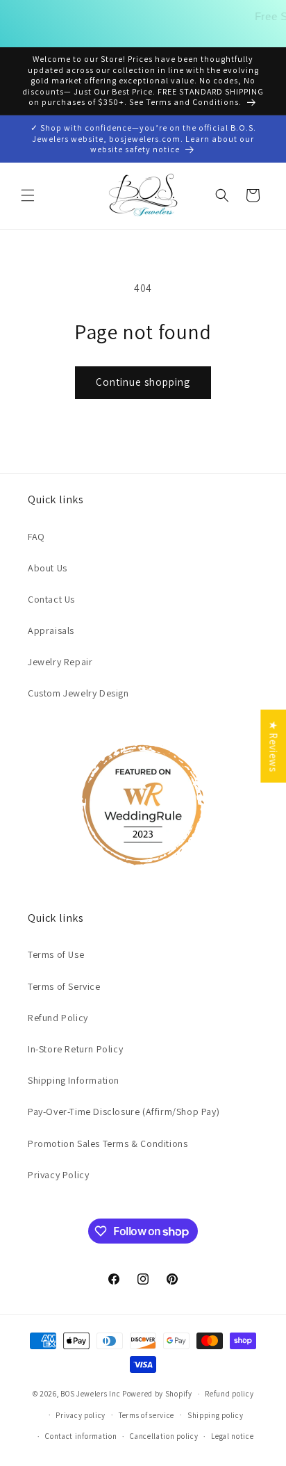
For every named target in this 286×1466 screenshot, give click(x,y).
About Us (47, 568)
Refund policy (229, 1394)
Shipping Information (73, 1080)
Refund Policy (58, 1017)
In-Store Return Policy (75, 1049)
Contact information (81, 1436)
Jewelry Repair (60, 661)
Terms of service (146, 1415)
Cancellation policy (164, 1436)
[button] (27, 195)
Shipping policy (215, 1415)
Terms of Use (56, 954)
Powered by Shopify (157, 1394)
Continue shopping (143, 382)
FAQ (36, 536)
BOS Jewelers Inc (90, 1394)
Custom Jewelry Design (78, 693)
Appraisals (51, 630)
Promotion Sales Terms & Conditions (107, 1143)
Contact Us (51, 599)
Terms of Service (64, 986)
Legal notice (232, 1436)
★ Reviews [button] (273, 745)
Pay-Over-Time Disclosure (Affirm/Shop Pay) (123, 1111)
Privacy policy (81, 1415)
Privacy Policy (58, 1174)
